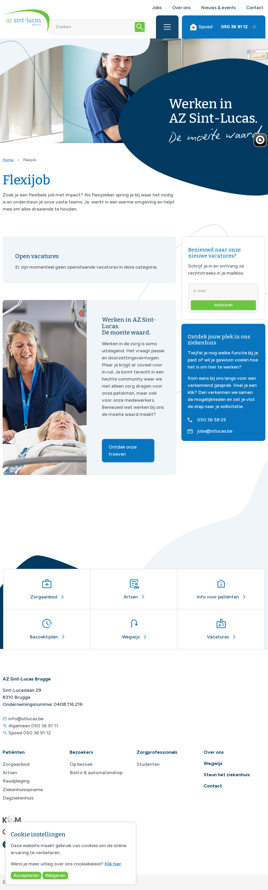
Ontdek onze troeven (123, 450)
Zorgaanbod (16, 764)
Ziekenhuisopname (23, 789)
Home (8, 159)
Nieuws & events (218, 7)
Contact (254, 7)
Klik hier (112, 864)
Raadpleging (16, 781)
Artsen (10, 772)
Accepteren (26, 875)
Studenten (148, 764)
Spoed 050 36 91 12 (29, 733)
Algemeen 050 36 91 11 (33, 726)
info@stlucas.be (25, 719)
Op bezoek (81, 764)
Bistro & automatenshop (96, 772)
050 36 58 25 (211, 420)
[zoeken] (140, 27)
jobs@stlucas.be (214, 431)
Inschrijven (223, 305)
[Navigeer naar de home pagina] (26, 21)
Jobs (157, 7)
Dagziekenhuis (18, 798)
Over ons (181, 7)
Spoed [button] (223, 27)
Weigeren (55, 875)
